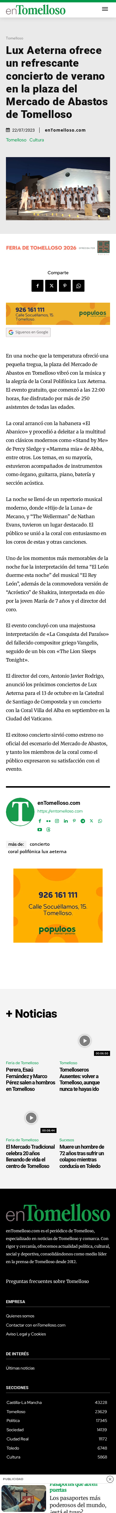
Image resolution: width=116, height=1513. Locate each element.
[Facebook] (37, 286)
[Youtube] (39, 828)
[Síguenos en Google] (28, 343)
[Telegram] (83, 819)
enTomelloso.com (65, 130)
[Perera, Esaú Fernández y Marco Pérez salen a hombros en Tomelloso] (31, 1041)
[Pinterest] (65, 286)
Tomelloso (14, 38)
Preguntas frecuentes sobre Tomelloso (47, 1281)
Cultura (36, 140)
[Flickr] (48, 819)
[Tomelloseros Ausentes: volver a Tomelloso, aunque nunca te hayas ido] (84, 1041)
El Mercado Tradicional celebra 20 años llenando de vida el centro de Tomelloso (30, 1156)
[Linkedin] (65, 819)
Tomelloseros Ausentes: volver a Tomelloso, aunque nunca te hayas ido (79, 1079)
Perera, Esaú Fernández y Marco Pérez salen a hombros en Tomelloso (30, 1079)
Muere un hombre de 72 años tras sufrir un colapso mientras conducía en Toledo (81, 1156)
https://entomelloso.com (60, 811)
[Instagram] (57, 819)
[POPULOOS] (58, 323)
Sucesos (66, 1139)
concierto (40, 844)
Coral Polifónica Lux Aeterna (37, 851)
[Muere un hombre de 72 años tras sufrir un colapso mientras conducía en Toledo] (84, 1118)
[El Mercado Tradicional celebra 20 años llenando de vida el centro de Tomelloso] (31, 1118)
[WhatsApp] (78, 286)
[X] (51, 286)
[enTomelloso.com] (20, 815)
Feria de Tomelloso (22, 1062)
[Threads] (48, 828)
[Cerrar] (110, 1479)
